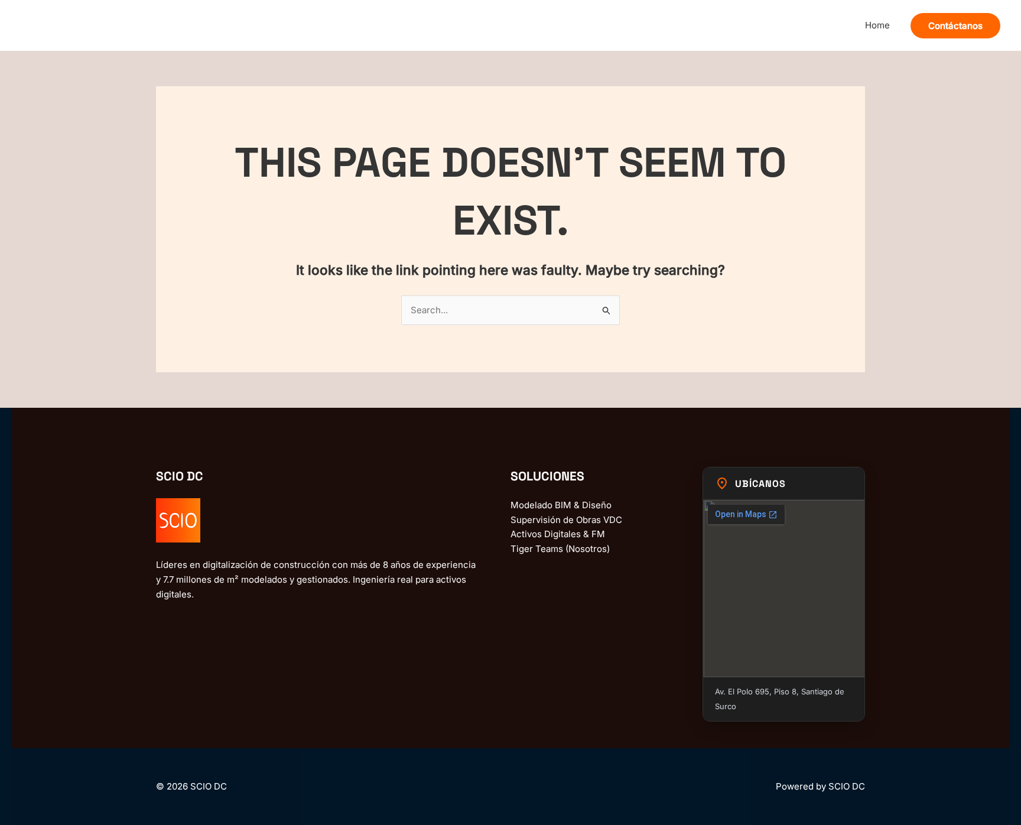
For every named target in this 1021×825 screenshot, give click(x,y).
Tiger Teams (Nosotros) (560, 548)
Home (877, 25)
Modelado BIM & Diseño (561, 505)
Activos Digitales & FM (557, 534)
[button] (955, 25)
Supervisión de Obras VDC (566, 519)
